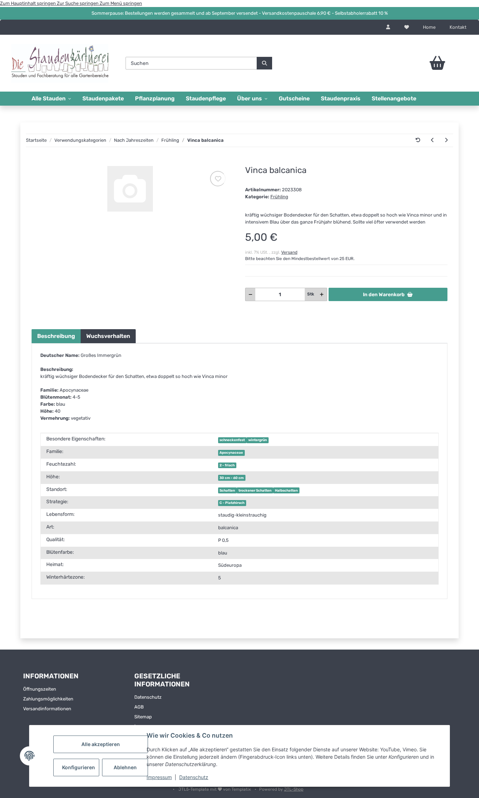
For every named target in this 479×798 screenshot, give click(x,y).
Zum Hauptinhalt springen (28, 3)
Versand (289, 252)
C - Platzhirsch (232, 503)
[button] (388, 27)
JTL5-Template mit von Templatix (215, 789)
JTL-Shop (293, 789)
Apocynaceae (231, 452)
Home (429, 27)
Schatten (227, 490)
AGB (139, 707)
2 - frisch (227, 465)
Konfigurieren (78, 767)
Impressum (159, 777)
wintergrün (257, 440)
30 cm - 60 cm (232, 478)
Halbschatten (286, 490)
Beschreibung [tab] (56, 336)
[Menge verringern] (250, 294)
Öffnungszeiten (39, 689)
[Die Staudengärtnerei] (60, 63)
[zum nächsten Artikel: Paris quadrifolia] (446, 140)
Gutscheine (294, 98)
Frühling (279, 196)
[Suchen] (264, 63)
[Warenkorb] (420, 63)
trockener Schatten (254, 490)
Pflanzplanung (155, 98)
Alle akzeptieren (100, 744)
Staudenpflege (206, 98)
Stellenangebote (394, 98)
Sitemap (143, 716)
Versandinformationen (47, 708)
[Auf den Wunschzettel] (217, 178)
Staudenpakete (103, 98)
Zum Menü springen (121, 3)
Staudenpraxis (340, 98)
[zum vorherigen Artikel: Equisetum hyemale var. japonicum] (432, 140)
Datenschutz (193, 777)
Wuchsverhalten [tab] (108, 336)
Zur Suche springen (78, 3)
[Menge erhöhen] (322, 294)
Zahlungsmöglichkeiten (48, 698)
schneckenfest (232, 440)
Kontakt (458, 27)
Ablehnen (125, 767)
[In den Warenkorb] (37, 162)
